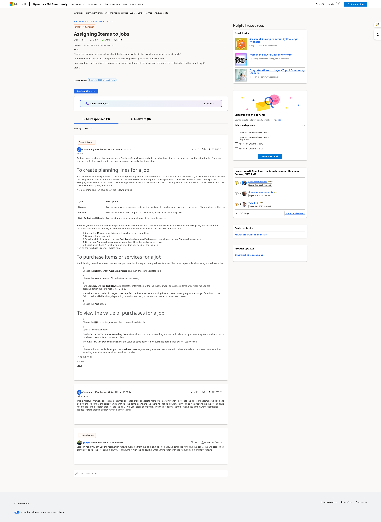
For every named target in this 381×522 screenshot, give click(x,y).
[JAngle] (79, 442)
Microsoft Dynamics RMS (251, 149)
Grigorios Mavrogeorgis (260, 192)
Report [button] (119, 40)
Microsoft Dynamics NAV (251, 144)
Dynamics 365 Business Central (102, 80)
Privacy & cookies (329, 502)
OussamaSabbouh (257, 181)
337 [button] (262, 203)
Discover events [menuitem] (111, 4)
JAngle (86, 442)
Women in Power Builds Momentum (270, 54)
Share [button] (107, 40)
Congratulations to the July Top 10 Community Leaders (277, 71)
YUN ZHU (253, 202)
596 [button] (271, 181)
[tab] (96, 120)
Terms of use (346, 502)
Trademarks (361, 502)
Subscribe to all (270, 156)
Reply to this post (86, 91)
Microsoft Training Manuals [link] (251, 234)
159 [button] (94, 442)
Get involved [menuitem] (76, 4)
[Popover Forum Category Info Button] (279, 120)
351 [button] (277, 192)
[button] (320, 4)
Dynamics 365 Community (50, 4)
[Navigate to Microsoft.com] (18, 4)
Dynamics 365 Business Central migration (254, 138)
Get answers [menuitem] (93, 4)
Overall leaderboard (295, 213)
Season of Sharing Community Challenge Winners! (273, 40)
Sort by (77, 128)
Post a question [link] (356, 4)
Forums (100, 13)
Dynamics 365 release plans (249, 254)
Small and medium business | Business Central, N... (126, 13)
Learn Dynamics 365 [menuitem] (132, 4)
